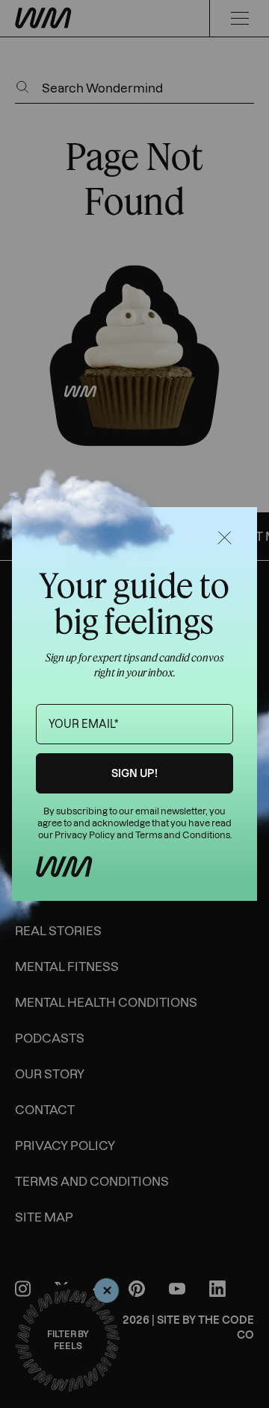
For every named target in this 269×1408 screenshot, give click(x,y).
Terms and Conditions (182, 835)
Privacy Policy (85, 835)
